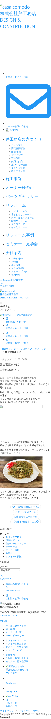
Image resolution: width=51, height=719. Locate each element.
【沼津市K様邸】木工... (24, 521)
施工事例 (14, 178)
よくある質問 (18, 167)
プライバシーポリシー (30, 710)
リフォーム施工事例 (16, 643)
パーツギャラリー (22, 196)
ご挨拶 (14, 261)
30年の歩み (17, 258)
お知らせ (10, 553)
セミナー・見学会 (22, 243)
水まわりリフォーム (21, 214)
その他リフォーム (20, 227)
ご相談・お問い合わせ (17, 658)
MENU (3, 621)
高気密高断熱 (18, 148)
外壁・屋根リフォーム (22, 217)
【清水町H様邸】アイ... (27, 506)
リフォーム (16, 205)
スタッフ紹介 (18, 268)
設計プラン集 (18, 171)
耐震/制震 (16, 151)
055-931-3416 (9, 615)
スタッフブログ (19, 271)
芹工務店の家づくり (24, 139)
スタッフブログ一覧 (25, 511)
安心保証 (15, 158)
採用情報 (15, 274)
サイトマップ (7, 710)
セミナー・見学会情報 (17, 646)
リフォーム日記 (14, 556)
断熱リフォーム (19, 220)
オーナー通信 (12, 549)
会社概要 (15, 265)
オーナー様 (11, 546)
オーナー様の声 (20, 187)
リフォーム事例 (20, 235)
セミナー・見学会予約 (17, 661)
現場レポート (12, 540)
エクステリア (18, 224)
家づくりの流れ (19, 164)
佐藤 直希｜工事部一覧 (25, 516)
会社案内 (14, 252)
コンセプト (17, 145)
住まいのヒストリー (16, 543)
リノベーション (19, 211)
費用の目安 (17, 161)
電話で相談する (24, 315)
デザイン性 (17, 154)
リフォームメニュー (16, 640)
